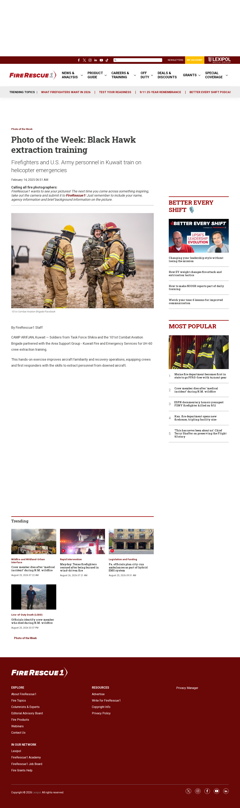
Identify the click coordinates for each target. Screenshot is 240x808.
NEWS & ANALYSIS (70, 75)
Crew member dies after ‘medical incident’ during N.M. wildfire (33, 568)
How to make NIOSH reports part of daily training (196, 288)
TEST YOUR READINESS (115, 92)
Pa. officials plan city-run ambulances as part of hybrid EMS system (128, 567)
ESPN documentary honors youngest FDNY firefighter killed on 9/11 (199, 404)
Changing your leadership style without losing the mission (196, 259)
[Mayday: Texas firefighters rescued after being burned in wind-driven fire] (82, 541)
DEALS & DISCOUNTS (167, 75)
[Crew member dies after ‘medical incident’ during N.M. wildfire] (33, 541)
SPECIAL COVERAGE (214, 75)
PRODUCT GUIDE (95, 75)
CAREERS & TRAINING (120, 75)
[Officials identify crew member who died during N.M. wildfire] (33, 597)
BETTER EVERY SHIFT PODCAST (212, 92)
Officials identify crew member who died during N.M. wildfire (32, 621)
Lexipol (37, 792)
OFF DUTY (145, 75)
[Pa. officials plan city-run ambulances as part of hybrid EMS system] (131, 541)
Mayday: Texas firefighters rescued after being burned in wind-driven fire (79, 567)
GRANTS (190, 75)
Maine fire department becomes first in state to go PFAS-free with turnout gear (200, 376)
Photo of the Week (21, 129)
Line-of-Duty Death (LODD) (27, 614)
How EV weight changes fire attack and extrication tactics (195, 274)
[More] (82, 75)
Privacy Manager (187, 688)
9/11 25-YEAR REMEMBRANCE (160, 92)
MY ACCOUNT (194, 60)
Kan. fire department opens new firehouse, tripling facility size (195, 418)
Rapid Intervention (71, 559)
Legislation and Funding (123, 559)
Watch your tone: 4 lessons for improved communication (196, 301)
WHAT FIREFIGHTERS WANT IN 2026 (66, 92)
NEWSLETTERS (175, 60)
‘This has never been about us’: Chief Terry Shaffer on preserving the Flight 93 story (200, 433)
